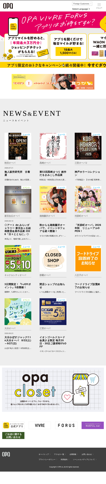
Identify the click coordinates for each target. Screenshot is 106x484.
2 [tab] (66, 65)
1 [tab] (63, 65)
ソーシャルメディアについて (84, 459)
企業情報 (73, 454)
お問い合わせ (87, 454)
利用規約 (64, 459)
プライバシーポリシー (47, 459)
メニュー (99, 8)
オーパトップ (44, 454)
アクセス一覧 (59, 454)
